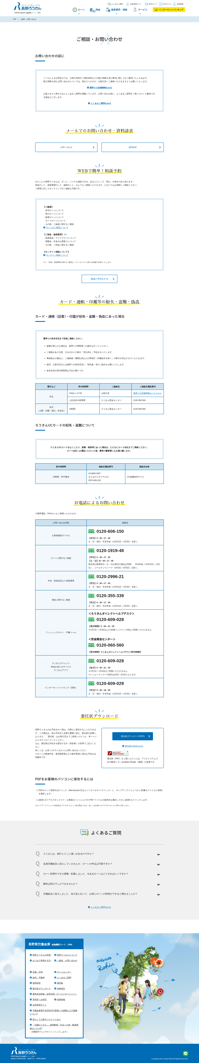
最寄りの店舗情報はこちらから (147, 393)
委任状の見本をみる (134, 746)
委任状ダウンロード (41, 988)
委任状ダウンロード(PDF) (133, 736)
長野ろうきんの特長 (41, 955)
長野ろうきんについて (67, 955)
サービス (142, 9)
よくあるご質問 (117, 4)
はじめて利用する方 (41, 960)
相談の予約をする (99, 279)
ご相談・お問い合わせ (67, 960)
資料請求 (133, 147)
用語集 (60, 983)
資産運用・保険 (119, 9)
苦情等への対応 (39, 999)
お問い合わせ (66, 147)
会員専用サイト (135, 4)
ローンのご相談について (57, 227)
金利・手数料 (38, 977)
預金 (98, 9)
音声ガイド (153, 4)
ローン (81, 9)
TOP (14, 19)
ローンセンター (64, 972)
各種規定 (61, 988)
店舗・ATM (37, 972)
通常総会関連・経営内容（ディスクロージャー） (54, 994)
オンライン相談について (57, 255)
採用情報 (180, 4)
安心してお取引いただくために (46, 1019)
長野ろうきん (27, 6)
